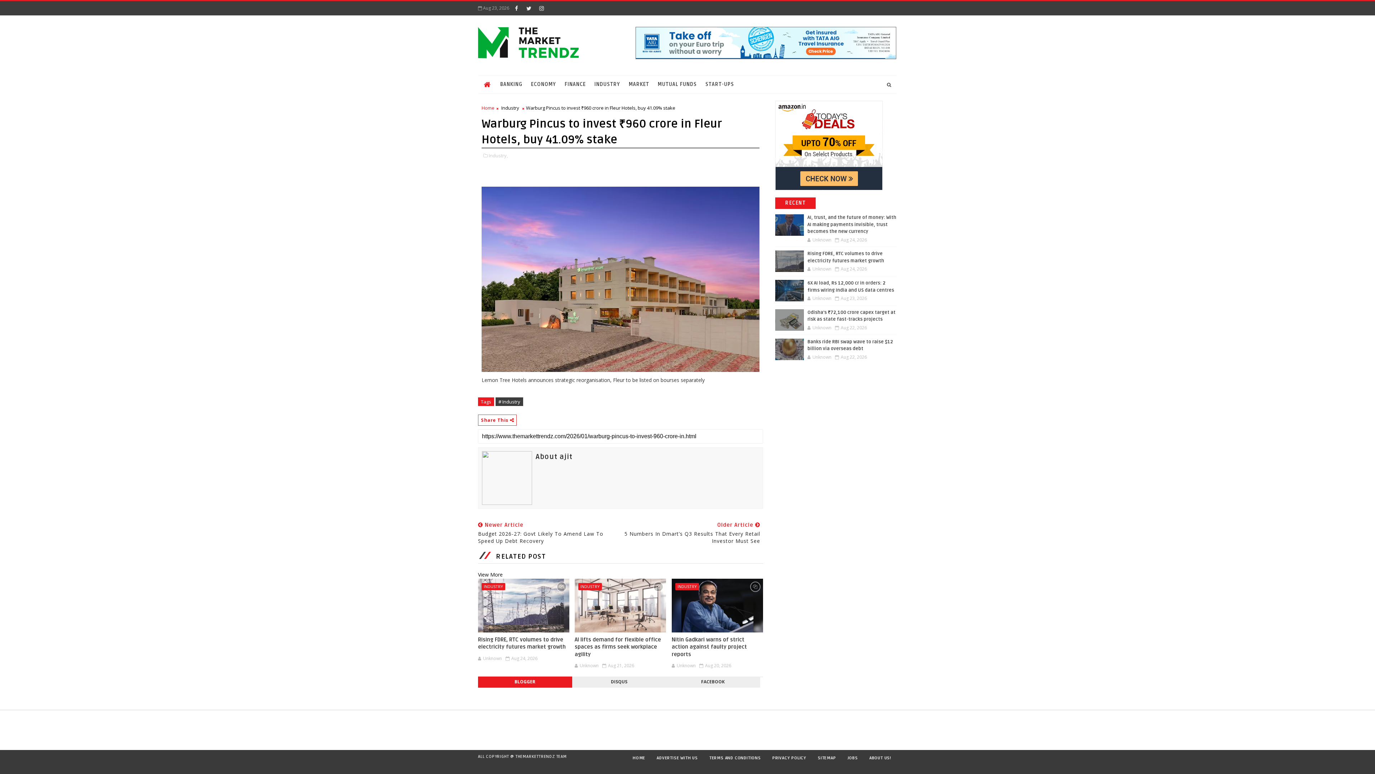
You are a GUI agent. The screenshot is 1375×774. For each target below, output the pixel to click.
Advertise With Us (677, 758)
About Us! (880, 758)
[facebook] (516, 8)
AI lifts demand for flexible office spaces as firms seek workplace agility (618, 647)
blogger (525, 682)
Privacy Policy (789, 758)
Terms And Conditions (735, 758)
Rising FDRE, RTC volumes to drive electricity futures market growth (522, 643)
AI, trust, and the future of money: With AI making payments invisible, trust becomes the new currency (851, 224)
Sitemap (827, 758)
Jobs (853, 758)
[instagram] (541, 8)
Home (488, 108)
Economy (543, 84)
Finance (575, 84)
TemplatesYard (485, 765)
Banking (511, 84)
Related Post (521, 556)
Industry (607, 84)
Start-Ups (719, 84)
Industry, (498, 155)
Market (639, 84)
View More (490, 574)
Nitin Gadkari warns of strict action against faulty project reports (709, 647)
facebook (713, 682)
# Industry (509, 401)
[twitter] (529, 8)
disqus (619, 682)
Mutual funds (677, 84)
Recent (795, 203)
